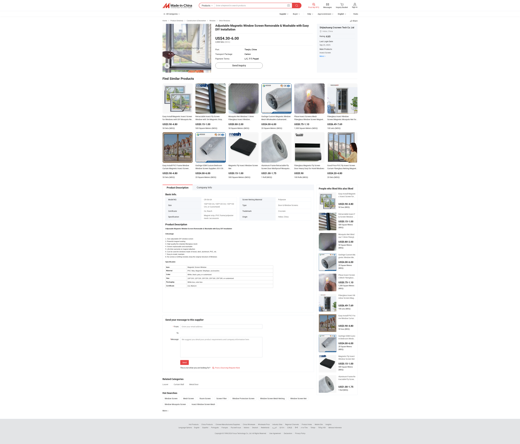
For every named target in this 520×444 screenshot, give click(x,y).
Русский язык (236, 427)
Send (184, 362)
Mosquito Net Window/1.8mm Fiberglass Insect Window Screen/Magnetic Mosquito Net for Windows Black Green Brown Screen (346, 235)
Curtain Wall (179, 384)
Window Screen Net (298, 398)
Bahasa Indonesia (335, 427)
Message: (174, 339)
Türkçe (313, 427)
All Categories (172, 14)
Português (215, 427)
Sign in (355, 7)
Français (225, 427)
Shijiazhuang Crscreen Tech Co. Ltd (337, 27)
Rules (355, 14)
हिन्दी (296, 427)
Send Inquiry (239, 65)
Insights (328, 424)
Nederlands (265, 427)
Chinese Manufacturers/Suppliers (228, 424)
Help (309, 14)
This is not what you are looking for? (195, 367)
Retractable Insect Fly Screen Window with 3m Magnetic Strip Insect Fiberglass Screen (346, 215)
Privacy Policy (300, 433)
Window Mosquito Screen (175, 404)
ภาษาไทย (304, 427)
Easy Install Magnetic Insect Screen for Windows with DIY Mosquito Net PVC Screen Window (346, 195)
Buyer (295, 14)
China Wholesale (249, 424)
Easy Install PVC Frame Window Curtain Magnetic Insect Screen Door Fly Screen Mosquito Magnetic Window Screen (346, 317)
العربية (274, 427)
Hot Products (194, 424)
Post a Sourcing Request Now (226, 367)
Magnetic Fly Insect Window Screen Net (346, 357)
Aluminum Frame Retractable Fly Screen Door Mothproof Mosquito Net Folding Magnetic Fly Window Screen (346, 378)
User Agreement (275, 433)
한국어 (282, 427)
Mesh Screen (188, 398)
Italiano (246, 427)
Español (205, 427)
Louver (165, 384)
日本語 (289, 427)
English (196, 427)
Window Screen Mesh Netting (272, 398)
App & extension (324, 14)
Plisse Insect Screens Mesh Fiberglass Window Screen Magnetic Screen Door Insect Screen (346, 276)
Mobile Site (319, 424)
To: (177, 333)
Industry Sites (277, 424)
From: (176, 326)
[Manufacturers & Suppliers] (177, 5)
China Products (207, 424)
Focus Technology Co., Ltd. (242, 433)
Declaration (288, 433)
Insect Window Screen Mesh (203, 404)
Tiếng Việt (322, 427)
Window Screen (171, 398)
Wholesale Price (264, 424)
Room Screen (205, 398)
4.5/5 (328, 36)
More (322, 56)
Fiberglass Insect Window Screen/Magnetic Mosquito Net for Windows (346, 296)
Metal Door (194, 384)
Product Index (307, 424)
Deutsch (255, 427)
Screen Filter (221, 398)
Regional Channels (292, 424)
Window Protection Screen (243, 398)
